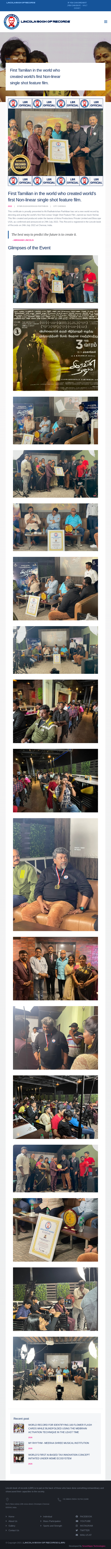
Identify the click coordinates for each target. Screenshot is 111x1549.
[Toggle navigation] (105, 22)
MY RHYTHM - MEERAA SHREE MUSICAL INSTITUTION (58, 1443)
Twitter (85, 1530)
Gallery (12, 1526)
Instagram (86, 1526)
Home (8, 59)
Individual (47, 1516)
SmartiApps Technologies (93, 1546)
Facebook (86, 1516)
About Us (13, 1521)
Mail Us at (86, 1535)
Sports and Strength (52, 1526)
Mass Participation (52, 1521)
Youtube (85, 1521)
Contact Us (14, 1530)
